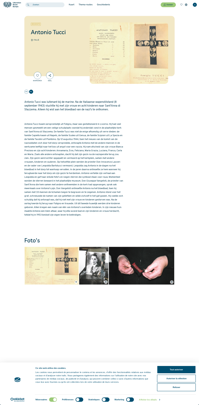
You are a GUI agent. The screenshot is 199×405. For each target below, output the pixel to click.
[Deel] (49, 75)
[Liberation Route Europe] (12, 5)
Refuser (176, 387)
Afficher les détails (148, 400)
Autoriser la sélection (176, 378)
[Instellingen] (186, 4)
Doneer (170, 5)
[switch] (79, 399)
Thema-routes (86, 4)
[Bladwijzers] (181, 5)
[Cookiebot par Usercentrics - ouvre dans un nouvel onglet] (17, 400)
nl (31, 92)
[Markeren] (37, 75)
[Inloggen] (195, 5)
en (26, 92)
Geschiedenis (103, 4)
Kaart (71, 4)
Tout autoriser (176, 369)
